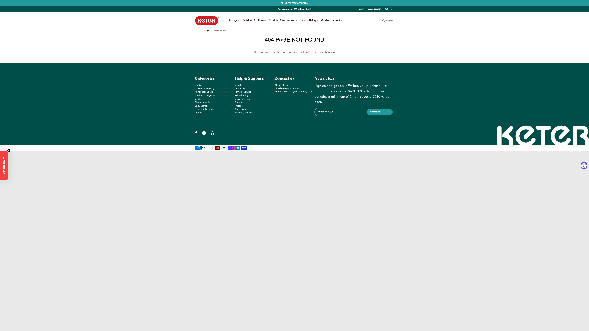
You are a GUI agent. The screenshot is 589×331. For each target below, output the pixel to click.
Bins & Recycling (203, 102)
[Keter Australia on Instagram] (376, 31)
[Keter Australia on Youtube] (384, 31)
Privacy (238, 102)
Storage (233, 20)
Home (206, 31)
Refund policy (241, 95)
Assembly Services (244, 113)
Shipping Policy (242, 99)
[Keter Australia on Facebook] (369, 31)
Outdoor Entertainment (282, 20)
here (307, 52)
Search (238, 85)
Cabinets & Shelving (204, 89)
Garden (325, 20)
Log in (361, 9)
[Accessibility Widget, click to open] (584, 165)
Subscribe (375, 112)
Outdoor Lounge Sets (205, 95)
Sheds (198, 85)
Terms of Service (243, 92)
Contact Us (240, 89)
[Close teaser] (8, 150)
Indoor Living (308, 20)
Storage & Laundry (204, 109)
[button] (4, 165)
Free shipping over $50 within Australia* (294, 9)
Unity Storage (201, 106)
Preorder (239, 106)
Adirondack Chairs (204, 92)
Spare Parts (240, 109)
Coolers (198, 99)
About (336, 20)
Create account (374, 9)
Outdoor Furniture (253, 20)
